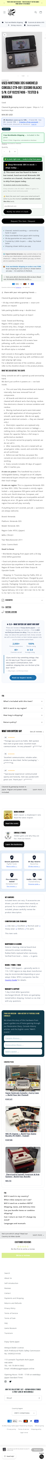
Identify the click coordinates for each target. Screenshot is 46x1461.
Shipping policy (36, 1429)
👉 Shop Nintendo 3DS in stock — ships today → (21, 166)
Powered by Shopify (26, 1426)
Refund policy (39, 1426)
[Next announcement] (41, 3)
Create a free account (28, 122)
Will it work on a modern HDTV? (18, 1203)
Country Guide (11, 980)
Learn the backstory (14, 844)
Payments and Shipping (14, 1298)
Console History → (13, 1038)
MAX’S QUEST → (12, 1052)
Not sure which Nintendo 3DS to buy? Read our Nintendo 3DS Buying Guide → (22, 278)
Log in (33, 124)
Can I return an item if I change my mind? (20, 1218)
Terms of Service (11, 1313)
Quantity (5, 147)
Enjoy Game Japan (13, 1426)
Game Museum (10, 1328)
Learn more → (38, 789)
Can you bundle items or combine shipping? (19, 1211)
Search (7, 1273)
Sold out (37, 1450)
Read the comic (12, 823)
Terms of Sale (10, 1318)
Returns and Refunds (13, 1303)
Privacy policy (11, 1429)
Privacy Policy (9, 1308)
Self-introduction (11, 1283)
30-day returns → (34, 866)
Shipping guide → (34, 884)
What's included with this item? (18, 701)
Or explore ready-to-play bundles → (16, 185)
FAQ (6, 1323)
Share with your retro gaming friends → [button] (20, 292)
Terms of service (23, 1429)
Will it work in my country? (16, 1196)
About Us (8, 1278)
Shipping (4, 143)
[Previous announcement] (4, 3)
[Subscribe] (39, 1398)
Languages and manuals (15, 1223)
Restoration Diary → (14, 1045)
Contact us (18, 287)
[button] (4, 12)
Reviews (7, 1288)
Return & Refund (11, 612)
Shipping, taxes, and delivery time (19, 1207)
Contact (7, 1293)
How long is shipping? (13, 715)
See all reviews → (37, 732)
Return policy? (10, 722)
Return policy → (11, 866)
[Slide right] (27, 76)
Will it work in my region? (15, 708)
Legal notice (24, 1432)
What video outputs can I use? (17, 1200)
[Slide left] (18, 76)
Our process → (12, 886)
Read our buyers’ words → (23, 678)
